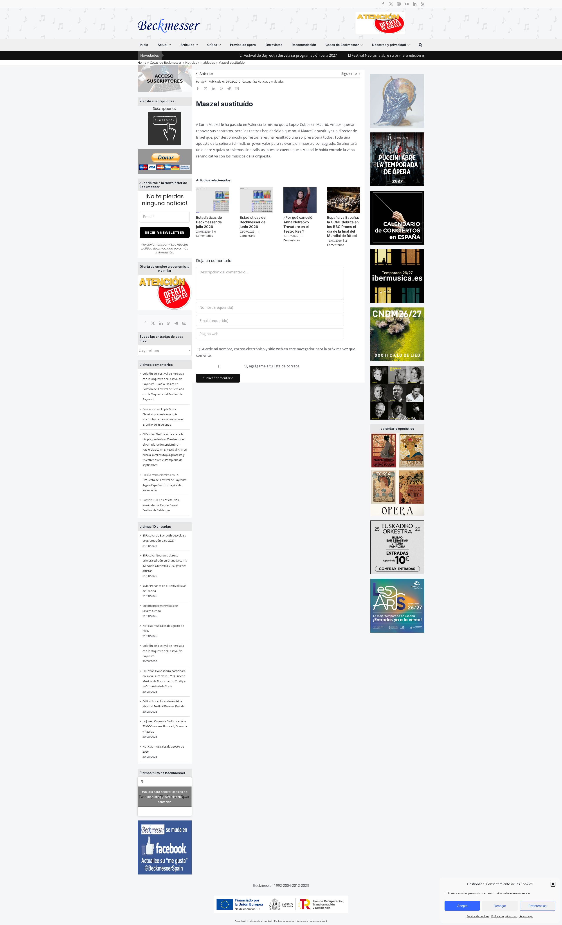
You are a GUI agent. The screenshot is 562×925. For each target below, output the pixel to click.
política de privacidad (157, 248)
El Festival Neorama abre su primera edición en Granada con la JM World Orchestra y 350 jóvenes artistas (391, 55)
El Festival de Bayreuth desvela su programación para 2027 (244, 55)
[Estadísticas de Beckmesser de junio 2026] (256, 189)
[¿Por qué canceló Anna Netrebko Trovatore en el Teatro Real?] (300, 189)
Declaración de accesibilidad (312, 920)
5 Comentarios (293, 238)
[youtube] (407, 4)
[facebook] (383, 4)
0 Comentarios (206, 233)
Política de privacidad (504, 916)
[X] (153, 323)
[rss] (422, 4)
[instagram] (399, 4)
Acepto (462, 906)
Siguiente (349, 73)
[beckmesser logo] (169, 15)
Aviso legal (240, 920)
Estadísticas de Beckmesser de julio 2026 (209, 222)
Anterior (206, 73)
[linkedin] (414, 4)
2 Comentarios (337, 242)
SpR (203, 81)
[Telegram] (176, 323)
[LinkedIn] (161, 323)
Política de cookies (478, 916)
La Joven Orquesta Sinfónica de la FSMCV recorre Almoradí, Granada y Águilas (164, 726)
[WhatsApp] (168, 323)
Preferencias (537, 906)
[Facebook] (145, 323)
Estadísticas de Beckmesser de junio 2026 (252, 222)
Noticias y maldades (271, 81)
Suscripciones (164, 108)
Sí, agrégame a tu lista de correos (271, 366)
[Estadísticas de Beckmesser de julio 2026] (212, 189)
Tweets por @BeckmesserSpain (164, 796)
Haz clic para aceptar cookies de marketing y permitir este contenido (164, 796)
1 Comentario (249, 233)
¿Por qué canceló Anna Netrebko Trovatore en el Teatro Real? (297, 224)
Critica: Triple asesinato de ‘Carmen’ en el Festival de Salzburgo (161, 505)
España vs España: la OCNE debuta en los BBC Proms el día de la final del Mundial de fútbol (343, 226)
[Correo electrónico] (184, 323)
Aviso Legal (526, 916)
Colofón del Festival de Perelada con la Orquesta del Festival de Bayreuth (163, 394)
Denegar (500, 906)
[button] (553, 884)
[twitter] (391, 4)
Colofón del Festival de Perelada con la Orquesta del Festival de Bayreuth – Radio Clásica (163, 379)
